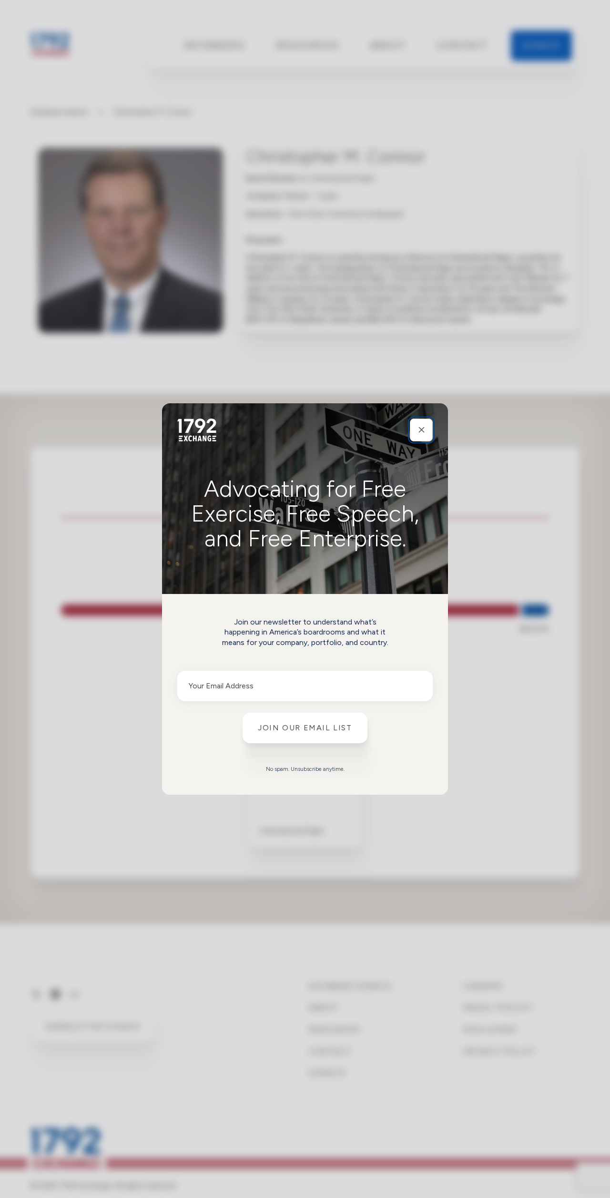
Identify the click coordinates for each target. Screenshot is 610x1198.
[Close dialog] (421, 430)
